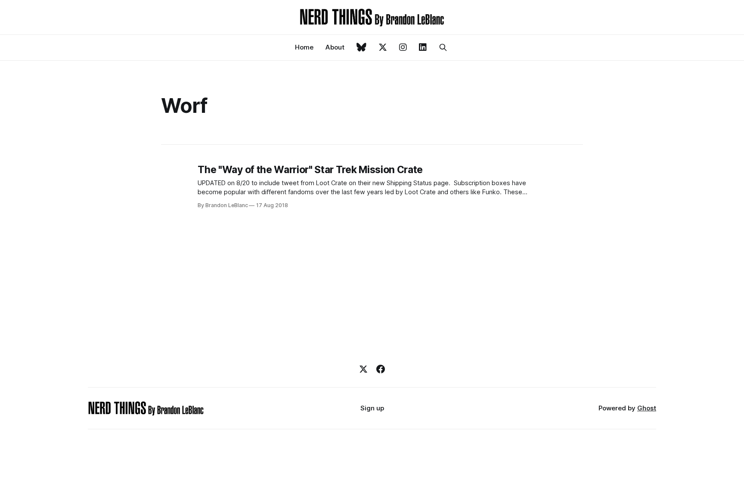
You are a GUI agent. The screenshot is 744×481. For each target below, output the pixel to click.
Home (304, 47)
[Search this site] (443, 47)
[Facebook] (380, 369)
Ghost (646, 408)
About (335, 47)
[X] (363, 369)
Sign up (372, 408)
